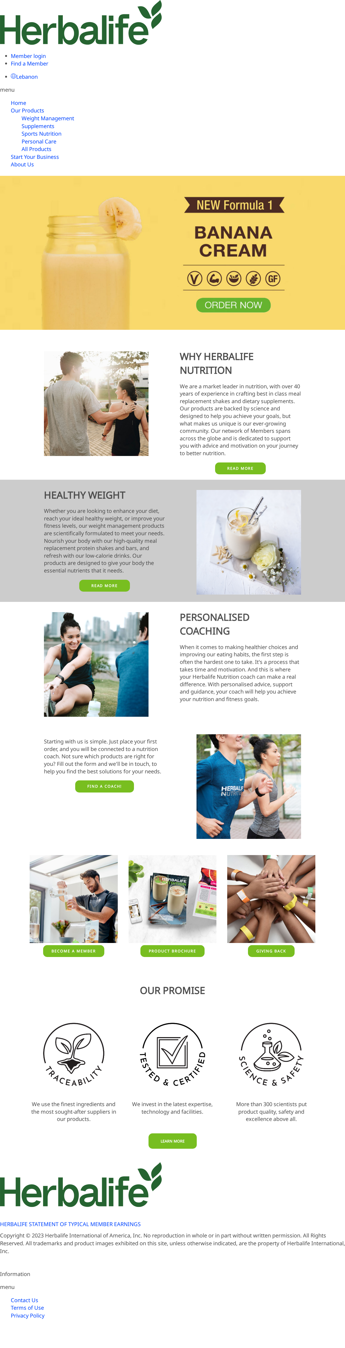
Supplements (38, 126)
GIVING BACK (271, 950)
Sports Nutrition (41, 133)
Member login (28, 56)
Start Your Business (35, 156)
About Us (22, 164)
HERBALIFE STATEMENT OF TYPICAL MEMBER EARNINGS (70, 1224)
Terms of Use (27, 1307)
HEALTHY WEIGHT (84, 495)
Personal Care (39, 141)
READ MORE (240, 468)
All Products (36, 149)
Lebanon (27, 76)
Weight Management (48, 118)
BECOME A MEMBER (73, 950)
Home (18, 103)
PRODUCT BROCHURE (172, 950)
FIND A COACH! (104, 786)
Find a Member (29, 63)
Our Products (27, 110)
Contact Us (24, 1300)
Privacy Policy (27, 1315)
